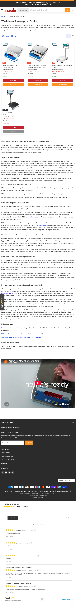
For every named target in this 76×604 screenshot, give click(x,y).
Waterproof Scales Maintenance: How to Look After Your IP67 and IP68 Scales (25, 334)
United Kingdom (65, 480)
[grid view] (68, 36)
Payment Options (43, 491)
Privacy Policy (14, 437)
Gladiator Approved (34, 217)
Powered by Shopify (38, 497)
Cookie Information (25, 493)
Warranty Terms (32, 491)
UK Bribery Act (36, 493)
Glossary (53, 493)
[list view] (73, 36)
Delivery (52, 491)
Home (3, 16)
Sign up (29, 442)
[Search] (67, 10)
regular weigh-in (43, 225)
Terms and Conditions (20, 491)
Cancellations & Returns (62, 491)
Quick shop (13, 80)
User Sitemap (45, 493)
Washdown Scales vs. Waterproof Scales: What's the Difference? (21, 337)
